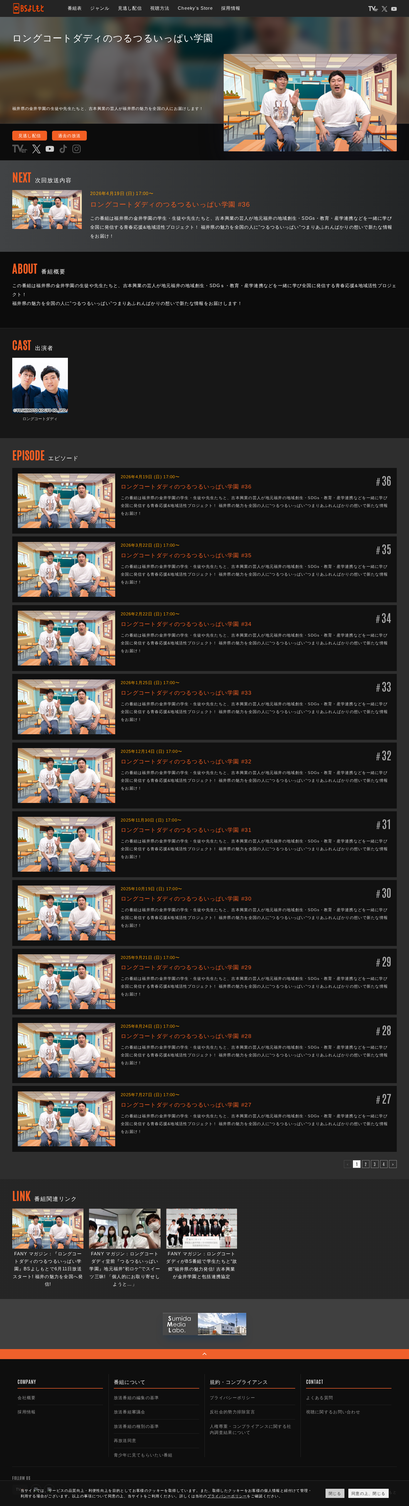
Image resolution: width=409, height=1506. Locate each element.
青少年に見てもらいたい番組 (143, 1455)
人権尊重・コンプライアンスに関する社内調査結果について (250, 1429)
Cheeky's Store (195, 8)
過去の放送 (69, 135)
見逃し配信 (130, 8)
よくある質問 (319, 1397)
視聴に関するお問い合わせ (333, 1411)
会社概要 (27, 1397)
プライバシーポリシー (232, 1397)
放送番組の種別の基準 (136, 1426)
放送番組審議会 (130, 1411)
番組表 (75, 8)
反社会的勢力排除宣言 (232, 1411)
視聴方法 (159, 8)
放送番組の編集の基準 (136, 1397)
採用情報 (230, 8)
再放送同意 (125, 1440)
